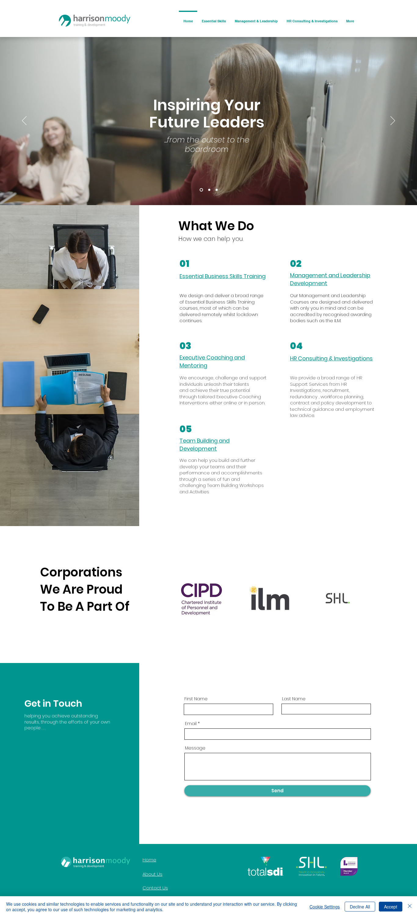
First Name (196, 699)
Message (195, 748)
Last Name (294, 699)
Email (191, 723)
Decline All (360, 907)
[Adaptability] (208, 190)
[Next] (392, 121)
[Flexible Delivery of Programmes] (217, 190)
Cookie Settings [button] (325, 907)
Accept (390, 907)
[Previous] (24, 121)
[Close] (409, 906)
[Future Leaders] (201, 190)
